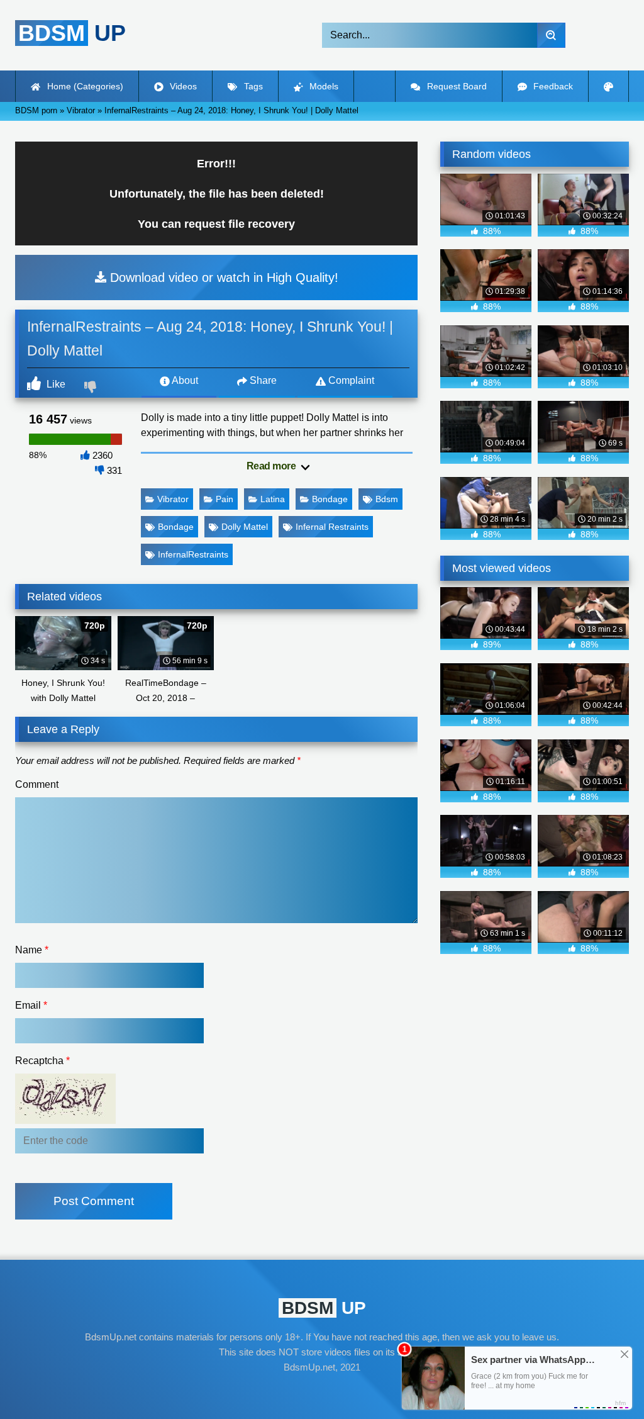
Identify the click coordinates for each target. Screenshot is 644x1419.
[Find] (551, 35)
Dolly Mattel (244, 527)
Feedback (552, 86)
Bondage (330, 499)
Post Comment (93, 1201)
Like (54, 384)
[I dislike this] (91, 388)
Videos (182, 86)
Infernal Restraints (332, 527)
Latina (272, 499)
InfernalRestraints (193, 554)
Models (322, 86)
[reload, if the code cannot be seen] (65, 1119)
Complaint (350, 380)
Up (72, 33)
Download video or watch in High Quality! (222, 277)
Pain (224, 499)
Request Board (456, 86)
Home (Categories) (84, 86)
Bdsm (386, 499)
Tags (252, 86)
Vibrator (173, 499)
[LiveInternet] (322, 1391)
